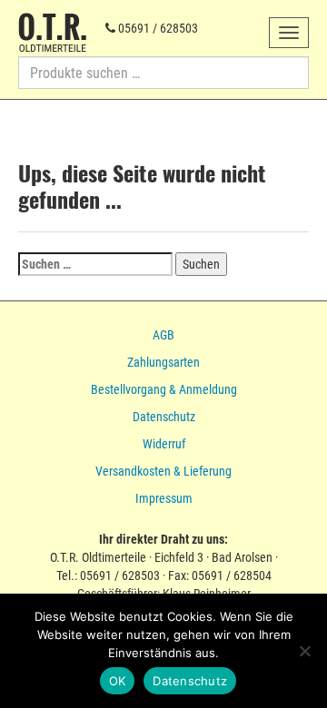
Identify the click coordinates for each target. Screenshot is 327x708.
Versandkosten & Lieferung (163, 471)
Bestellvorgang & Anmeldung (164, 389)
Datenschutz (164, 416)
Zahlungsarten (163, 362)
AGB (163, 335)
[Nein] (304, 651)
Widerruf (164, 444)
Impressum (164, 498)
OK (117, 681)
